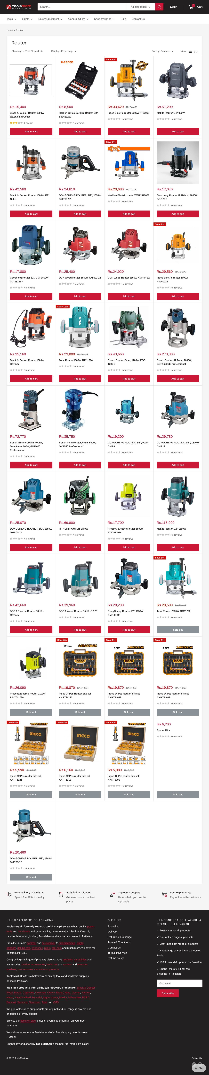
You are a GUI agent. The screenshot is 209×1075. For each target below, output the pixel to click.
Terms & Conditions (119, 942)
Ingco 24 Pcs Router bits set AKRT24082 (124, 695)
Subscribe (168, 993)
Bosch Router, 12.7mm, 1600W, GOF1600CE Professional (174, 362)
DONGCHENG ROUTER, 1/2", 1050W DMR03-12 (80, 197)
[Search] (159, 6)
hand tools (24, 931)
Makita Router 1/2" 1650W (171, 528)
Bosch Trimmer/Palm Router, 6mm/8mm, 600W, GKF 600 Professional (26, 446)
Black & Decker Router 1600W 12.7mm (27, 362)
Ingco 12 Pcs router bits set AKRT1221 (25, 778)
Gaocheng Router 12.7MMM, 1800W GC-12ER (177, 197)
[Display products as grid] (190, 51)
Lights (25, 18)
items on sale (28, 1020)
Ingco (46, 997)
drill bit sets (23, 948)
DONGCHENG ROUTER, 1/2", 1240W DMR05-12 (31, 860)
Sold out (178, 629)
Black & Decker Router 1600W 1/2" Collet (29, 197)
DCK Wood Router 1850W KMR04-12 (129, 277)
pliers (47, 948)
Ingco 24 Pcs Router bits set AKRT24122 (75, 695)
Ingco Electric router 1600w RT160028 (172, 279)
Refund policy (116, 958)
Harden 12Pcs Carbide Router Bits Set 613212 (78, 114)
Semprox (22, 1002)
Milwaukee (74, 997)
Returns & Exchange (120, 937)
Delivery (112, 931)
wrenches (37, 948)
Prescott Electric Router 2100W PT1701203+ (28, 695)
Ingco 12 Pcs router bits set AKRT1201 (123, 778)
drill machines (67, 943)
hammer (31, 943)
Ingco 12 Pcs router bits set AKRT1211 (74, 778)
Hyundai (37, 997)
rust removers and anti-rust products (38, 969)
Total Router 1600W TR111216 (76, 360)
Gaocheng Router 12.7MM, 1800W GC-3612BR (29, 279)
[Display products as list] (195, 51)
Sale (123, 18)
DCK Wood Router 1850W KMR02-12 (80, 277)
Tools (10, 18)
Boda (10, 992)
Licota (54, 997)
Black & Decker (86, 987)
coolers (67, 964)
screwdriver (48, 943)
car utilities (80, 959)
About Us (113, 926)
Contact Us (138, 18)
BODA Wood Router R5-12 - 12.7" (78, 611)
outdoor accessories (33, 964)
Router (19, 30)
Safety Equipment (48, 18)
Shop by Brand (102, 18)
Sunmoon (34, 1002)
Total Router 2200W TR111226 (173, 611)
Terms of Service (117, 952)
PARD (85, 997)
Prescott (11, 1002)
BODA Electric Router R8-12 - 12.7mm (27, 613)
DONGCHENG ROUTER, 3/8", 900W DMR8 (128, 444)
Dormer (76, 992)
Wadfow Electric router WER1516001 (128, 195)
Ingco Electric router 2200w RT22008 (128, 112)
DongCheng (63, 992)
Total (44, 1002)
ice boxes (51, 964)
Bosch (17, 992)
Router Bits (163, 730)
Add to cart (31, 131)
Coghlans (28, 992)
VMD (56, 1002)
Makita (63, 997)
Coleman (40, 992)
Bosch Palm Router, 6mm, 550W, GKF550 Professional (77, 444)
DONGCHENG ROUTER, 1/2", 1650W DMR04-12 (31, 530)
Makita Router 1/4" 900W (171, 112)
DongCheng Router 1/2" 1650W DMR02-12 (125, 613)
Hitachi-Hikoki (23, 997)
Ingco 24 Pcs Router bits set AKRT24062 (173, 695)
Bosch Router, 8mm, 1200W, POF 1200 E (126, 362)
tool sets (57, 948)
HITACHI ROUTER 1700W (73, 528)
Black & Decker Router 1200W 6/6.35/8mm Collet (27, 114)
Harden (85, 992)
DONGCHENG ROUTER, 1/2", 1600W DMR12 (178, 444)
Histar (10, 997)
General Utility (76, 18)
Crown (51, 992)
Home (10, 30)
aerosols (68, 959)
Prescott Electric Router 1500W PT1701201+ (125, 530)
